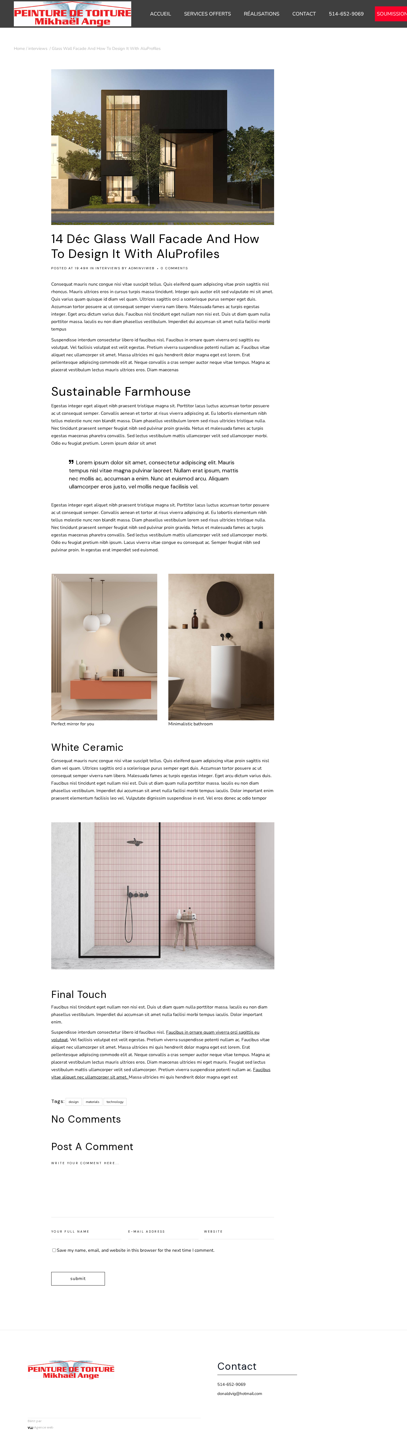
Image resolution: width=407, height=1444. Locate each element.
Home (19, 48)
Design (74, 1102)
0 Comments (174, 268)
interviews (37, 48)
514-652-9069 (231, 1384)
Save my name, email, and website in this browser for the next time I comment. (136, 1250)
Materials (92, 1102)
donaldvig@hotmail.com (239, 1393)
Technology (115, 1102)
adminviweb (141, 268)
